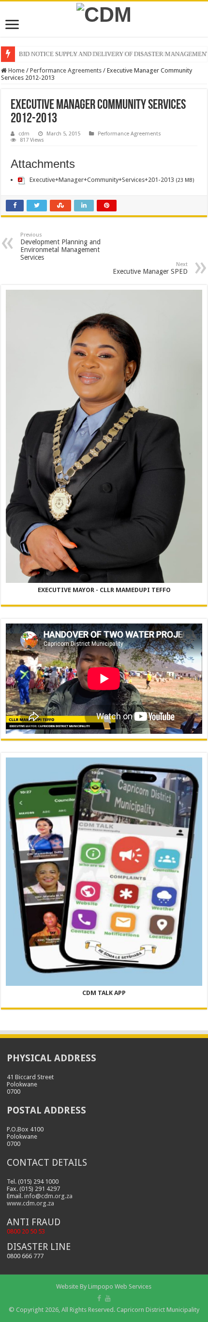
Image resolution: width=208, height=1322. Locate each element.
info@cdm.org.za (48, 1196)
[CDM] (104, 13)
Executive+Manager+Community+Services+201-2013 (102, 179)
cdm (24, 134)
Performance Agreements (66, 70)
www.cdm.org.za (30, 1203)
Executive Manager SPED (150, 268)
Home (16, 70)
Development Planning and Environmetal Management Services (60, 246)
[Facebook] (99, 1298)
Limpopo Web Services (119, 1286)
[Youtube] (108, 1298)
